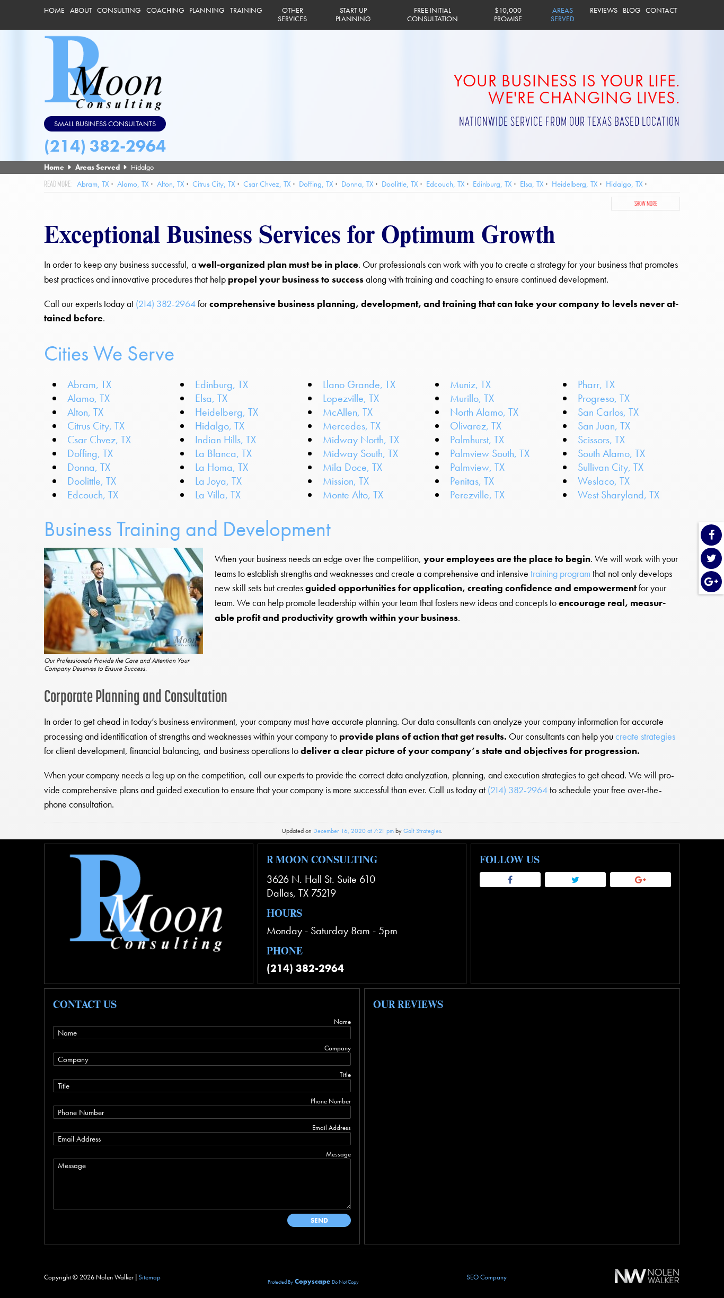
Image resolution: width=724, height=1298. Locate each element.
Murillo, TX (472, 398)
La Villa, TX (218, 495)
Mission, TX (346, 481)
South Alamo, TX (611, 453)
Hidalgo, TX (219, 426)
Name (342, 1021)
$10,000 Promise (508, 14)
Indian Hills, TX (225, 439)
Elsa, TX (211, 398)
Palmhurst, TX (477, 439)
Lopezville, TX (351, 398)
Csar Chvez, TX (99, 439)
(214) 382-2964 (105, 146)
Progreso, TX (604, 398)
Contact (661, 10)
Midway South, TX (360, 453)
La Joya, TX (218, 481)
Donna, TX (88, 467)
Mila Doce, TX (352, 467)
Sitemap (149, 1277)
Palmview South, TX (489, 453)
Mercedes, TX (352, 426)
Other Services (292, 14)
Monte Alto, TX (353, 495)
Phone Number (331, 1101)
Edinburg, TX (221, 384)
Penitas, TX (472, 481)
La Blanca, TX (223, 453)
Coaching (165, 10)
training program (560, 573)
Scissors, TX (601, 439)
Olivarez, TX (475, 426)
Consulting (119, 10)
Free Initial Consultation (432, 14)
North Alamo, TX (484, 412)
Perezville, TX (477, 495)
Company (337, 1048)
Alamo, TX (88, 398)
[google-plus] (711, 582)
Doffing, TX (90, 453)
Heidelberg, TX (226, 412)
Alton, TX (85, 412)
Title (345, 1074)
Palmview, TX (477, 467)
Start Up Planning (353, 14)
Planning (207, 10)
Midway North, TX (361, 439)
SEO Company (486, 1277)
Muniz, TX (470, 384)
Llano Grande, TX (359, 384)
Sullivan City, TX (610, 467)
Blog (632, 10)
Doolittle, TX (91, 481)
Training (246, 10)
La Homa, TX (221, 467)
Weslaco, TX (604, 481)
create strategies (645, 736)
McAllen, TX (348, 412)
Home (54, 10)
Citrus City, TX (96, 426)
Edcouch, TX (92, 495)
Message (338, 1154)
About (81, 10)
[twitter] (711, 559)
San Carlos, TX (608, 412)
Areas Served (563, 14)
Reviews (603, 10)
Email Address (331, 1127)
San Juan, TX (604, 426)
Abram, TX (89, 384)
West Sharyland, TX (618, 495)
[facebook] (711, 535)
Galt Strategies (422, 831)
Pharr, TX (596, 384)
